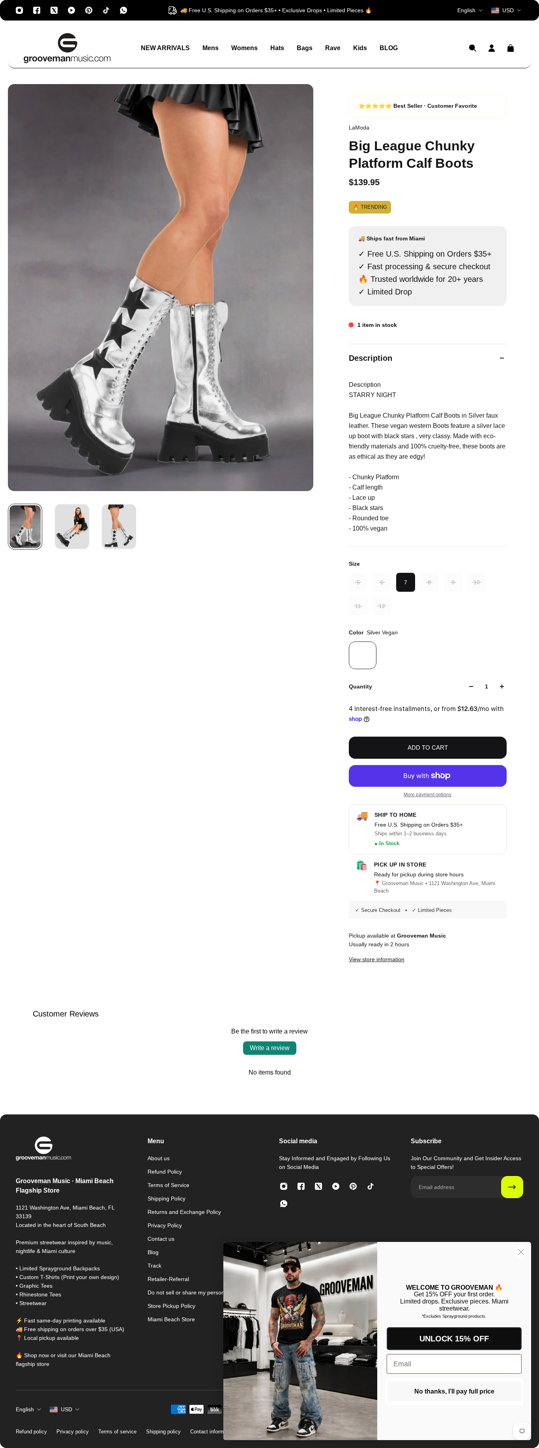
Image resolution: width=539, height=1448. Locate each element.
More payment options (427, 794)
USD (66, 1409)
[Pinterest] (88, 10)
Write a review (270, 1048)
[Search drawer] (472, 48)
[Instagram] (19, 10)
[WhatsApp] (123, 10)
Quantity (360, 686)
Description (370, 358)
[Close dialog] (521, 1252)
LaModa (359, 127)
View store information (376, 959)
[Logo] (67, 48)
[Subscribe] (512, 1187)
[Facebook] (36, 10)
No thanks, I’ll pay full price (454, 1391)
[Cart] (510, 48)
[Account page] (491, 48)
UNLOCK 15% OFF (454, 1338)
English (25, 1409)
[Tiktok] (106, 10)
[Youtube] (71, 10)
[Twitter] (54, 10)
